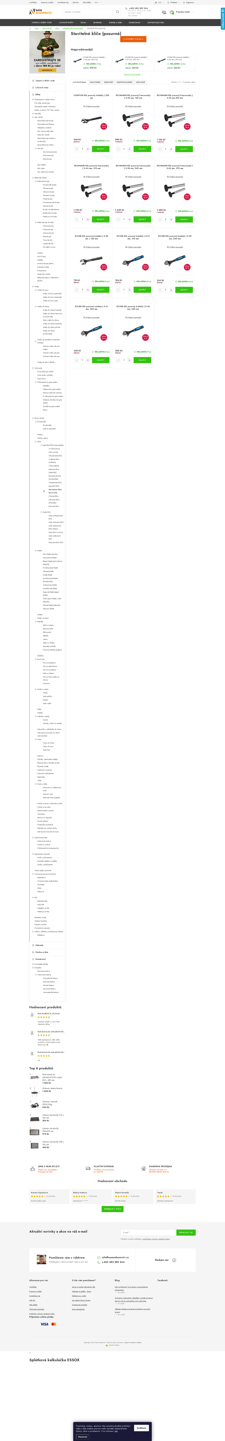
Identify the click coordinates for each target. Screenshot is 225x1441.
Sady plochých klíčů (56, 542)
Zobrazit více (112, 1209)
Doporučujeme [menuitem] (79, 82)
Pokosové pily (48, 229)
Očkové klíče (53, 496)
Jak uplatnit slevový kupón (81, 1300)
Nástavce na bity (43, 911)
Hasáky (40, 614)
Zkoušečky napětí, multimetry (45, 106)
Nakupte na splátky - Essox (81, 1291)
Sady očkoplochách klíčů (56, 517)
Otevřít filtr (133, 39)
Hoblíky (40, 260)
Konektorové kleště (50, 588)
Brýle (39, 888)
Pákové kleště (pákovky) (51, 605)
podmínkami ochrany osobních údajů (156, 1239)
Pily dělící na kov (49, 247)
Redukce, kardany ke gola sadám (52, 401)
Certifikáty (33, 2)
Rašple (45, 700)
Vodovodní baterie (44, 975)
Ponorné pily (47, 240)
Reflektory (41, 935)
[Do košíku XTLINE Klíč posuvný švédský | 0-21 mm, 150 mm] (142, 290)
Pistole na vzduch (43, 844)
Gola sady (38, 368)
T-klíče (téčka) (54, 466)
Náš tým (76, 2)
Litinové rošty (42, 87)
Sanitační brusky (49, 195)
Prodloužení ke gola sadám (53, 396)
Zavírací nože (48, 794)
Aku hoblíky (41, 165)
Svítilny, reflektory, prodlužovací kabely (49, 931)
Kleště (39, 550)
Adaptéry (46, 386)
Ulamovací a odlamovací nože (52, 789)
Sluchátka (40, 884)
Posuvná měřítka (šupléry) (52, 650)
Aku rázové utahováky (45, 131)
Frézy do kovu (48, 746)
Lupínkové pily (48, 243)
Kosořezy (46, 683)
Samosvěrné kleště (50, 558)
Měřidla (40, 621)
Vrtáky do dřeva (43, 306)
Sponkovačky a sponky (45, 810)
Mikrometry (47, 632)
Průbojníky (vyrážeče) (45, 824)
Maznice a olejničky (44, 817)
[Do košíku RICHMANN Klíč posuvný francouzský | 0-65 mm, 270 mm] (184, 219)
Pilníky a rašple (42, 689)
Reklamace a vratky (79, 1296)
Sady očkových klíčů (56, 522)
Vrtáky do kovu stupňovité (52, 297)
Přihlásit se (186, 1232)
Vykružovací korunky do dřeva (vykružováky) (48, 734)
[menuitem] (43, 22)
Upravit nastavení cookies (133, 1342)
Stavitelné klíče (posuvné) (55, 491)
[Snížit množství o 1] (77, 149)
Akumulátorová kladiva (45, 124)
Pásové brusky (48, 206)
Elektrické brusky (43, 181)
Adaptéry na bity (43, 908)
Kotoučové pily (48, 233)
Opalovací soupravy (44, 770)
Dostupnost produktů (79, 1305)
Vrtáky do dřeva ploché (51, 327)
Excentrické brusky (49, 185)
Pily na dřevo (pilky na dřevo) (51, 678)
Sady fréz (46, 750)
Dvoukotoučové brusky (51, 202)
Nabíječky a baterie (44, 128)
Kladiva (40, 434)
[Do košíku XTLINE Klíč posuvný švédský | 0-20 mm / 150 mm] (100, 290)
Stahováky (41, 777)
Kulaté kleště (47, 575)
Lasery (45, 639)
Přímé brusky (47, 199)
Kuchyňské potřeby (41, 964)
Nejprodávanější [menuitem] (124, 82)
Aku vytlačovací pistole (45, 172)
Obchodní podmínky (36, 1309)
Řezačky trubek (42, 766)
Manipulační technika (42, 854)
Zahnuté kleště (48, 571)
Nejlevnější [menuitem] (95, 82)
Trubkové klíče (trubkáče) (54, 460)
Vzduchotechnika (41, 837)
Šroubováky (41, 421)
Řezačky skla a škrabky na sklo (48, 763)
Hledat (117, 12)
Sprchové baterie (49, 989)
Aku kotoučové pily (50, 152)
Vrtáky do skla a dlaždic (46, 362)
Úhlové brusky (48, 188)
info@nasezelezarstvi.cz (115, 1257)
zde (116, 1431)
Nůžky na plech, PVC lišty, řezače (47, 110)
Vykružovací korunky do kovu (48, 832)
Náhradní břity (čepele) (51, 797)
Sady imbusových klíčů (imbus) (55, 527)
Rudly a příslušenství (44, 857)
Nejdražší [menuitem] (108, 82)
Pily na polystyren (49, 663)
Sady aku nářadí (43, 135)
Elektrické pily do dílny (45, 222)
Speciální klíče (54, 486)
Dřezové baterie (49, 982)
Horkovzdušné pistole (45, 263)
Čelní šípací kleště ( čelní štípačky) (52, 600)
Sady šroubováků (49, 429)
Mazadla (38, 113)
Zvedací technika (41, 921)
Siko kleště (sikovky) (50, 554)
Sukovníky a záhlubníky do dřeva (49, 729)
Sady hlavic (41, 378)
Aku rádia (41, 168)
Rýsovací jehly (48, 629)
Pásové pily (47, 236)
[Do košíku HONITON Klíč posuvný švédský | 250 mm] (100, 149)
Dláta (39, 709)
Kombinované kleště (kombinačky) (50, 580)
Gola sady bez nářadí (45, 371)
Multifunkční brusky (50, 213)
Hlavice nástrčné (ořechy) (52, 393)
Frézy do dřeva (48, 743)
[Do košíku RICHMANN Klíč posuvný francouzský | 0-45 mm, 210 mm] (100, 219)
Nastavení (82, 1436)
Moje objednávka (78, 1309)
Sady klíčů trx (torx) (56, 532)
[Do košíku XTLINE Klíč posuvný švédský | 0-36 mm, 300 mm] (142, 360)
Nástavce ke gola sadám (52, 389)
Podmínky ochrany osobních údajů (42, 1314)
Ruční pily (40, 659)
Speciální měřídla (49, 646)
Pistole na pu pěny (44, 807)
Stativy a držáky (48, 643)
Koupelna (38, 967)
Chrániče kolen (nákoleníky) (47, 881)
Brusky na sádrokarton (51, 209)
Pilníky (45, 693)
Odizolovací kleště (50, 585)
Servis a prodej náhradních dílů (83, 1287)
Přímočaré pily (48, 155)
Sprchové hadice (43, 971)
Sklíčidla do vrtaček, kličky (47, 828)
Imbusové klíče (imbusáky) (54, 501)
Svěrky (45, 720)
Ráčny (45, 410)
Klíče (39, 441)
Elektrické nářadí (41, 178)
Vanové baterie (48, 985)
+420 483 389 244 (138, 8)
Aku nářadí (39, 117)
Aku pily (40, 148)
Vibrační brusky (48, 192)
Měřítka (45, 636)
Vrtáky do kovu (42, 290)
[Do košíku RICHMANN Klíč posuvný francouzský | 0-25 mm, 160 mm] (142, 149)
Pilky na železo (48, 673)
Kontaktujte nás (63, 2)
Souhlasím (141, 1428)
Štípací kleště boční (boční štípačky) (52, 562)
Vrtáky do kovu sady (50, 300)
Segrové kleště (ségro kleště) (51, 593)
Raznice (40, 756)
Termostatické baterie (51, 992)
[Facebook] (174, 1260)
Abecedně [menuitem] (140, 82)
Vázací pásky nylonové (43, 870)
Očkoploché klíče (55, 482)
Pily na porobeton (49, 670)
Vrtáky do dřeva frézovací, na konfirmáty (53, 315)
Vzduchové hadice (44, 841)
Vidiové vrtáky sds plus (51, 353)
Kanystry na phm (41, 924)
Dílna (38, 94)
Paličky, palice (42, 438)
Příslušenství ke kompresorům (48, 848)
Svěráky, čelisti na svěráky (52, 723)
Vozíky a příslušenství (45, 864)
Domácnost (41, 959)
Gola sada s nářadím (45, 375)
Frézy (39, 739)
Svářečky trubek (43, 267)
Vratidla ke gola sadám (51, 406)
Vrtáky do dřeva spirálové (52, 324)
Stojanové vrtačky (43, 274)
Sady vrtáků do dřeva (51, 320)
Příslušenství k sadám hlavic (45, 99)
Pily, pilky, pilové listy (42, 103)
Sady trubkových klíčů (55, 537)
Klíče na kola (53, 452)
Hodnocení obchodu (112, 1181)
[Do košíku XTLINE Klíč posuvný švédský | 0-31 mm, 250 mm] (100, 360)
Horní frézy (41, 256)
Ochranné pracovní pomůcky (45, 874)
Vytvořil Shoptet (114, 1345)
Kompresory (41, 270)
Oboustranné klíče (55, 456)
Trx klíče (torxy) (54, 449)
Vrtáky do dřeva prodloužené (49, 332)
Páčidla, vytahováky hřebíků (47, 759)
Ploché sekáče (42, 821)
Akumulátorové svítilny (45, 145)
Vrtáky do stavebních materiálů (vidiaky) (48, 341)
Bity (36, 897)
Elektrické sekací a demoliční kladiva (47, 279)
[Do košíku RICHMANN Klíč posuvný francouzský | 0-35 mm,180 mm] (184, 149)
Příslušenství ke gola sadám (47, 382)
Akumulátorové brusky (45, 120)
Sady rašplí (47, 703)
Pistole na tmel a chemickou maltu (49, 803)
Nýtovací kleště (48, 609)
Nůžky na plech (43, 618)
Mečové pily (47, 159)
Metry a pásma (48, 625)
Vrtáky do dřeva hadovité (52, 310)
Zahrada (39, 945)
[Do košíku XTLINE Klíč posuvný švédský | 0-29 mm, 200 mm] (184, 290)
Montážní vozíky (40, 917)
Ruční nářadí (39, 418)
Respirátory (41, 877)
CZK (160, 2)
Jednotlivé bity (42, 901)
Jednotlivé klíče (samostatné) (53, 445)
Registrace (190, 2)
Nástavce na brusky (50, 216)
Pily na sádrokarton (50, 666)
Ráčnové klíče (54, 506)
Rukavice (40, 891)
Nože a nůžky (42, 784)
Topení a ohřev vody (45, 80)
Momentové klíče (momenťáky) (55, 477)
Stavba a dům (42, 952)
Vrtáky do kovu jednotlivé (52, 293)
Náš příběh (87, 2)
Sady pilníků (47, 696)
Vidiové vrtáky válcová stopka (51, 347)
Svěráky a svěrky (43, 716)
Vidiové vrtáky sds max (51, 356)
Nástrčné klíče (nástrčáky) (54, 471)
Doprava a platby (47, 2)
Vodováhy (41, 814)
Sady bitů (40, 904)
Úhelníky (40, 656)
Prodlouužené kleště (50, 568)
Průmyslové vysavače (42, 928)
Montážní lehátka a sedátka (47, 861)
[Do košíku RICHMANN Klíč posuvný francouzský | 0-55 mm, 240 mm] (142, 219)
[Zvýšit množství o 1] (88, 149)
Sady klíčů (47, 512)
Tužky (39, 780)
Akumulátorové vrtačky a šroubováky (46, 140)
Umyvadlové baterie (50, 978)
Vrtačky (40, 253)
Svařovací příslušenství (45, 773)
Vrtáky (37, 286)
